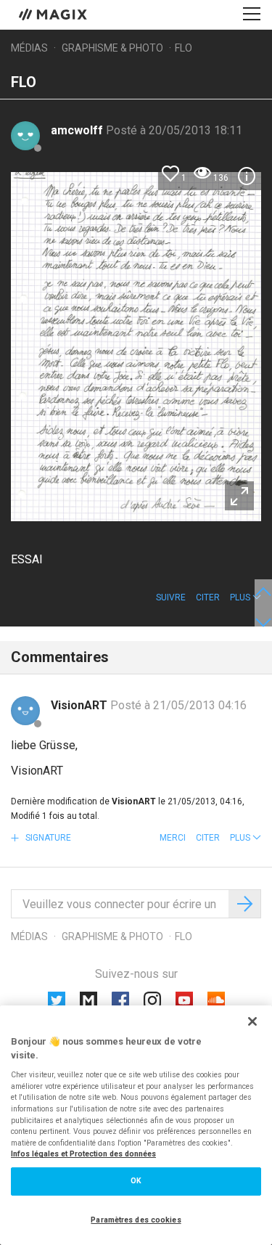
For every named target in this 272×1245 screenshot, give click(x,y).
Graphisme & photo (112, 48)
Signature (47, 838)
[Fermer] (252, 1021)
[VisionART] (25, 710)
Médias (29, 48)
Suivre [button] (171, 597)
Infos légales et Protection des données (83, 1154)
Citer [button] (208, 597)
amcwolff (78, 130)
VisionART (80, 705)
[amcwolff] (25, 135)
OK (136, 1180)
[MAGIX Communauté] (54, 14)
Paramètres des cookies (136, 1220)
